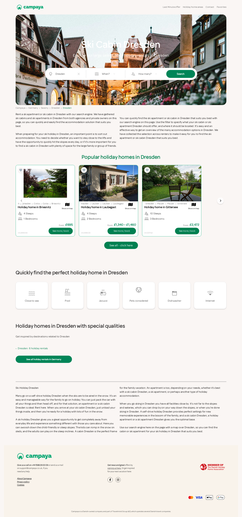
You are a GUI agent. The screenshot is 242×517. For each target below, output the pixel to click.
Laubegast (118, 203)
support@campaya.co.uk (31, 468)
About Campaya (24, 478)
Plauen (160, 203)
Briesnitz (56, 203)
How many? (144, 74)
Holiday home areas (193, 7)
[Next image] (220, 200)
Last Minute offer (171, 7)
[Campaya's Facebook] (110, 479)
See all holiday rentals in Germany (43, 359)
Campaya (20, 108)
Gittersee (182, 203)
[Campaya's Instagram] (118, 479)
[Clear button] (78, 74)
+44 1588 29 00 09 (40, 465)
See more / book (61, 231)
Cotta (37, 203)
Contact (210, 7)
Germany (33, 108)
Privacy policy (23, 482)
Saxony (44, 108)
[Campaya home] (29, 7)
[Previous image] (21, 200)
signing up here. (114, 468)
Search (181, 74)
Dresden (55, 108)
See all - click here (121, 245)
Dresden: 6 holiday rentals (33, 348)
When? (106, 74)
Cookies (20, 485)
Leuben (95, 203)
